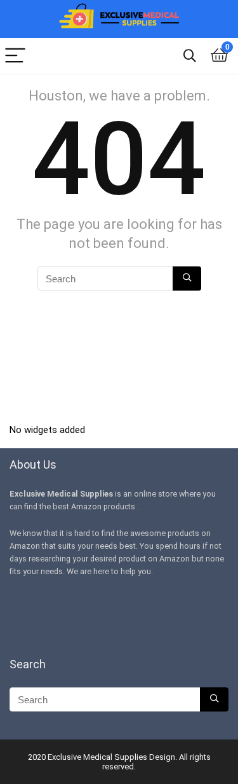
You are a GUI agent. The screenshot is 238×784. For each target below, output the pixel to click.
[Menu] (15, 56)
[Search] (190, 56)
